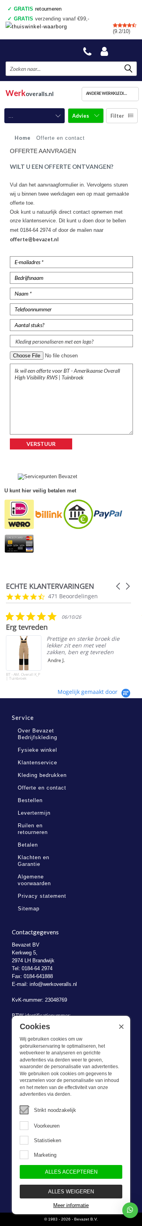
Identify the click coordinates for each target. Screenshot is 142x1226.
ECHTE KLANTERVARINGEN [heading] (50, 586)
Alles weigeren (71, 1192)
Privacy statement (42, 896)
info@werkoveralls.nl (53, 984)
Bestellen (30, 800)
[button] (118, 586)
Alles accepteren (71, 1172)
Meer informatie (71, 1205)
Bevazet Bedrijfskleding (36, 50)
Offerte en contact (42, 788)
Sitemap (28, 909)
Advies (81, 116)
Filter (117, 116)
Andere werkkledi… (106, 93)
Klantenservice (37, 763)
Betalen (28, 845)
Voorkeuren (47, 1126)
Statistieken (47, 1140)
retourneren (38, 9)
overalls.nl (30, 93)
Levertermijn (34, 813)
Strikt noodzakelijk (55, 1110)
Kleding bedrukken (42, 775)
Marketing (45, 1155)
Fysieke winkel (37, 750)
